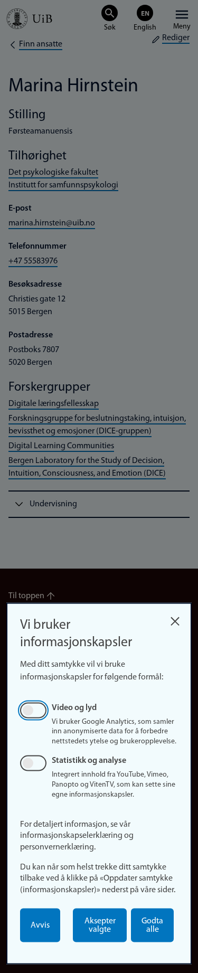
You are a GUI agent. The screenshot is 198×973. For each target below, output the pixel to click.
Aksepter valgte (100, 925)
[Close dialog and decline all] (175, 618)
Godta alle (152, 925)
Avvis (40, 925)
